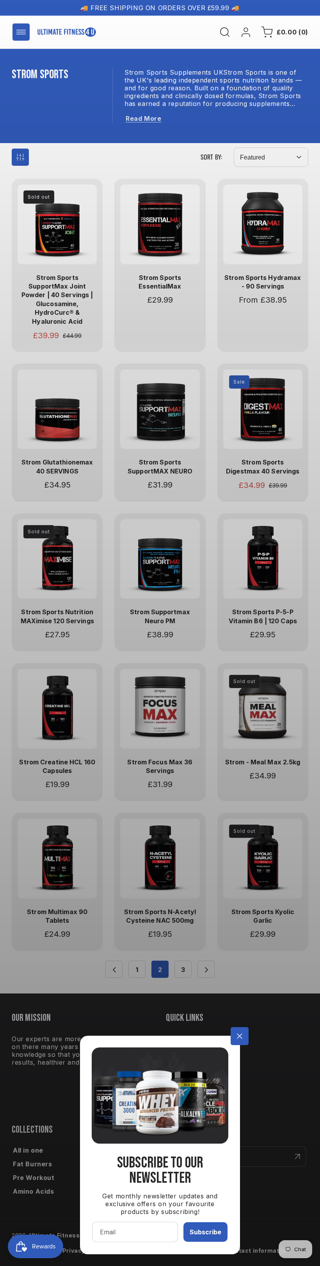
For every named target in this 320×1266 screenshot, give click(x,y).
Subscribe (205, 1232)
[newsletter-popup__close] (240, 1036)
